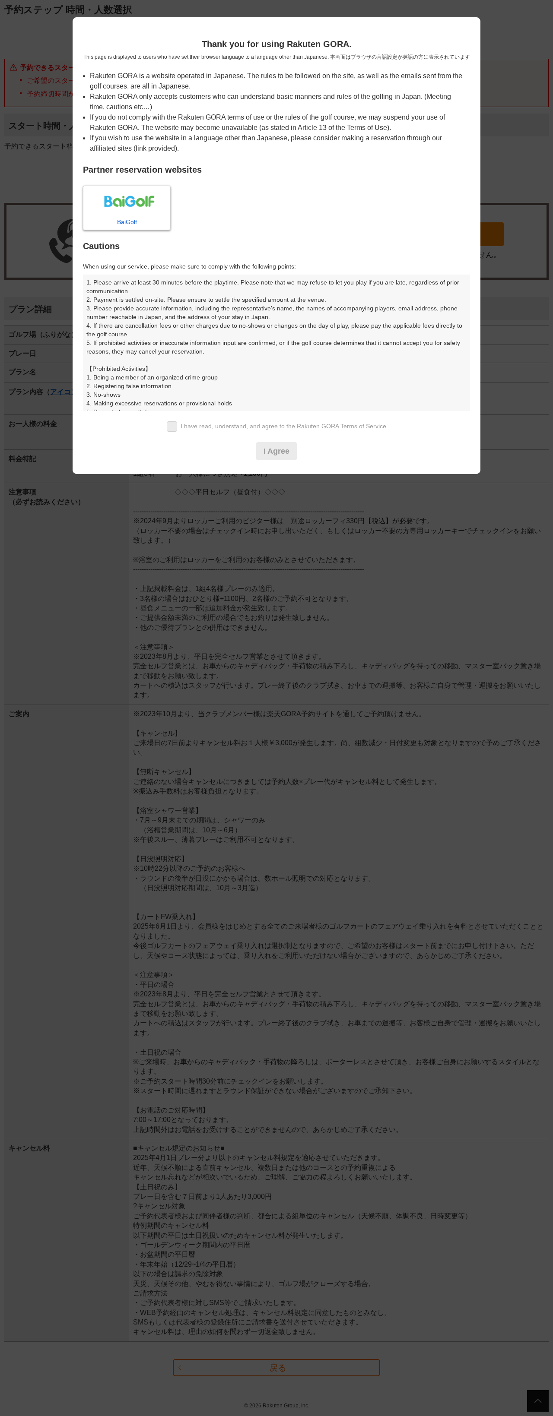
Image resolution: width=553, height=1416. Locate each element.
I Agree (276, 451)
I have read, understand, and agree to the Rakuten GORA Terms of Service (283, 426)
